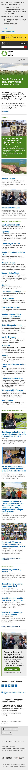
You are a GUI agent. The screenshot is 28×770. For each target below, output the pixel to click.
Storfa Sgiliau (7, 400)
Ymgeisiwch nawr (11, 669)
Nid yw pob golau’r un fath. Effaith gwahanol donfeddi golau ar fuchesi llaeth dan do (13, 469)
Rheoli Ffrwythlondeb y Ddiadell (11, 571)
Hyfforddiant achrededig (11, 325)
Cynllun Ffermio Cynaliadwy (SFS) (13, 253)
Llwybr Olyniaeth (8, 337)
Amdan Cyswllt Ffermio (7, 741)
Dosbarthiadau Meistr (10, 273)
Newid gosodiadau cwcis (8, 31)
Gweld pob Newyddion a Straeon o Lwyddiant (11, 559)
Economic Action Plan (18, 750)
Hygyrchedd (16, 748)
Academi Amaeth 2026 (10, 225)
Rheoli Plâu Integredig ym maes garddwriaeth (12, 585)
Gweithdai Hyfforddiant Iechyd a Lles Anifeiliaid (11, 315)
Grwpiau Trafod (7, 299)
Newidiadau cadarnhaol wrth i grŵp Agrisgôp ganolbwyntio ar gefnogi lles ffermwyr (13, 434)
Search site (25, 47)
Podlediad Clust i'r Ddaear (12, 378)
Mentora (4, 356)
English (23, 43)
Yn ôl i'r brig (8, 733)
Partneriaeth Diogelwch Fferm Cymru (13, 365)
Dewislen (23, 60)
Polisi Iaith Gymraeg (6, 750)
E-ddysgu (5, 285)
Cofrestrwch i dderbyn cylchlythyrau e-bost (15, 692)
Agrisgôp (5, 232)
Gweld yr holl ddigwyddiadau (9, 626)
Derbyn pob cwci (6, 28)
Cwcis (3, 746)
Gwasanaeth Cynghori (10, 208)
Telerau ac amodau (6, 748)
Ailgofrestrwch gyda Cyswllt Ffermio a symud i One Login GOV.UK (12, 141)
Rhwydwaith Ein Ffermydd (12, 390)
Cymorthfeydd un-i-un (10, 244)
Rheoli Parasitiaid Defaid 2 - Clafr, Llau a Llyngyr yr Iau (12, 599)
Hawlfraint (22, 748)
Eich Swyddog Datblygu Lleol (13, 292)
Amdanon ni (4, 111)
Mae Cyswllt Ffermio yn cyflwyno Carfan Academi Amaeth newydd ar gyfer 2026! (13, 544)
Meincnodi (5, 346)
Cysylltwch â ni (19, 741)
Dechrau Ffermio (8, 179)
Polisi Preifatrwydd (10, 746)
